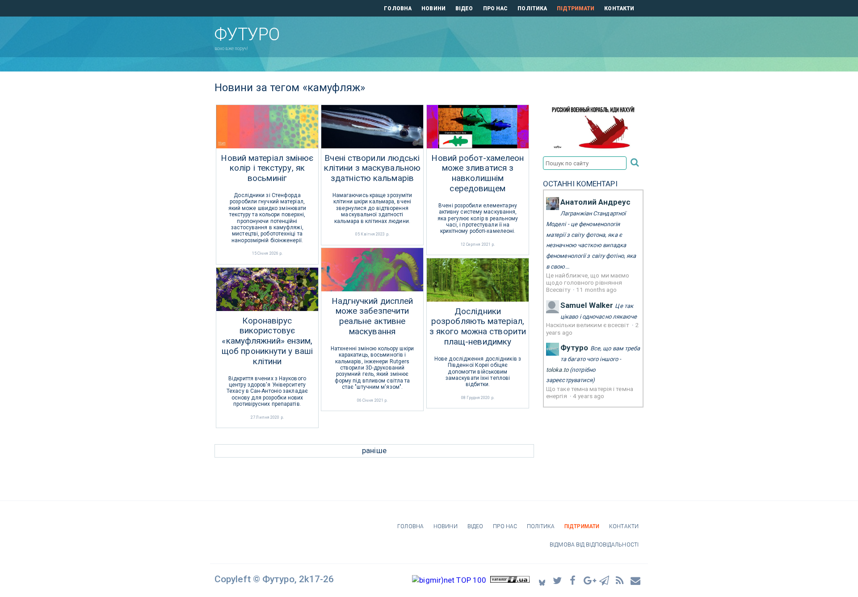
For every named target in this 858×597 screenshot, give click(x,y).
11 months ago (596, 289)
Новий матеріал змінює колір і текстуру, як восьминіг (267, 168)
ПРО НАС (495, 8)
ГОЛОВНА (398, 8)
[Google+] (589, 579)
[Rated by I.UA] (510, 580)
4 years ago (588, 395)
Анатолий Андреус (595, 202)
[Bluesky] (542, 580)
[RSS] (620, 579)
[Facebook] (573, 579)
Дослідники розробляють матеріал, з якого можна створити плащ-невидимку (477, 327)
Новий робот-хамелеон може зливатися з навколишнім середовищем (477, 173)
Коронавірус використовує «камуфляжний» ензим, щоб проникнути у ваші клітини (267, 341)
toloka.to (557, 369)
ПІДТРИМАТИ (575, 8)
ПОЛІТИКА (532, 8)
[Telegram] (604, 579)
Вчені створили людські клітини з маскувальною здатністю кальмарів (372, 168)
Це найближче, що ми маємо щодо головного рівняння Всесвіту (588, 283)
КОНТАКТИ (619, 8)
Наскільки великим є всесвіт (588, 324)
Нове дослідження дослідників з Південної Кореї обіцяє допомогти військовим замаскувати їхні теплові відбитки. (477, 372)
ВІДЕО (464, 8)
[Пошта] (636, 579)
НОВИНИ (433, 8)
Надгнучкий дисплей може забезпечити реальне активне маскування (372, 316)
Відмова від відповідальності (594, 545)
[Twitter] (557, 579)
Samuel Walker (586, 305)
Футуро (574, 347)
